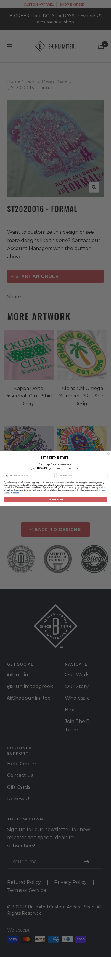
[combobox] (8, 475)
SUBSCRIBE (55, 499)
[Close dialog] (108, 453)
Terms (16, 492)
